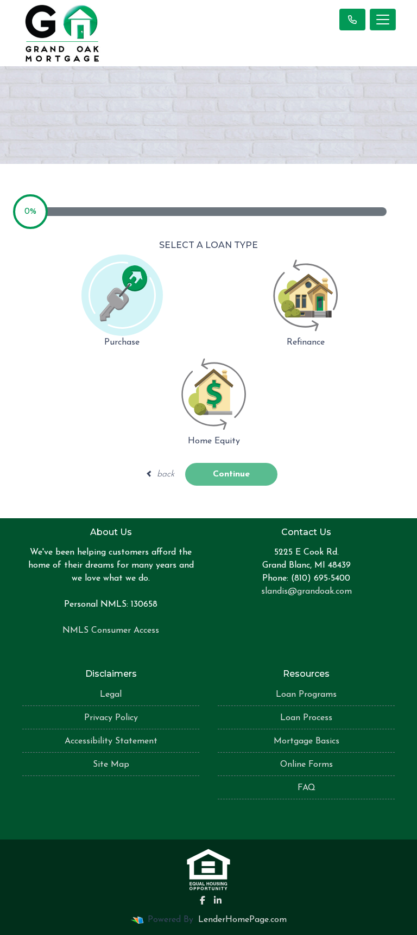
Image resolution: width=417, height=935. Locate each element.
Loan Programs (306, 694)
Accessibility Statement (111, 741)
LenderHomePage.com (242, 919)
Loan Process (306, 718)
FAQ (306, 788)
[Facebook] (202, 900)
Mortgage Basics (306, 741)
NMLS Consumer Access (110, 630)
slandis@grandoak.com (306, 591)
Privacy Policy (111, 718)
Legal (111, 694)
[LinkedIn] (218, 900)
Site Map (111, 764)
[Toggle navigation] (383, 19)
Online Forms (306, 764)
